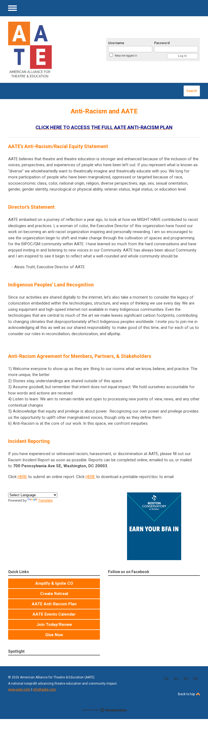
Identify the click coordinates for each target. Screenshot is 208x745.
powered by (91, 710)
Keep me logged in (126, 55)
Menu (12, 8)
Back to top (187, 694)
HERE (22, 476)
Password (162, 43)
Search (191, 91)
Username (116, 43)
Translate (45, 500)
